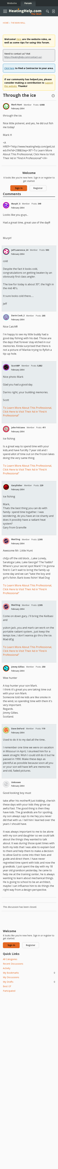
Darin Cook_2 (17, 315)
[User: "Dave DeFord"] (6, 730)
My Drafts (29, 981)
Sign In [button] (19, 188)
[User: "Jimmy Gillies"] (6, 668)
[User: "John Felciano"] (6, 429)
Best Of (7, 986)
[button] (53, 96)
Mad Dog (15, 539)
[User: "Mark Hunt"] (6, 106)
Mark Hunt (16, 104)
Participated (9, 990)
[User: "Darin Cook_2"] (6, 317)
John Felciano (18, 427)
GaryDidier (16, 485)
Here (18, 39)
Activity (6, 968)
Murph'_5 (15, 203)
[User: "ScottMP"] (6, 367)
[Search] (47, 11)
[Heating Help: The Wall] (25, 11)
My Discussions (11, 977)
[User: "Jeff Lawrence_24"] (6, 251)
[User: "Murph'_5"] (6, 205)
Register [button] (38, 188)
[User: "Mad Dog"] (6, 541)
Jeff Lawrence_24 (19, 250)
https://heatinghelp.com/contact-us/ (23, 57)
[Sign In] (53, 11)
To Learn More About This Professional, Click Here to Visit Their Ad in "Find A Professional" (27, 411)
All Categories (10, 959)
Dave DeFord (17, 728)
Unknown (16, 782)
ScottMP (15, 365)
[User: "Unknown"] (6, 784)
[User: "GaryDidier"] (6, 487)
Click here (9, 68)
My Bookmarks (29, 972)
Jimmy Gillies (17, 666)
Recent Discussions (13, 963)
